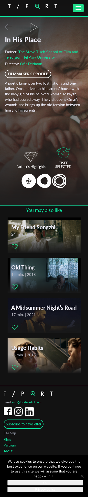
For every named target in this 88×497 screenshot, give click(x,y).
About (8, 451)
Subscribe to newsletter (23, 424)
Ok (45, 483)
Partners (10, 445)
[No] (81, 476)
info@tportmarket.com (26, 402)
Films (7, 439)
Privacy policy (45, 489)
